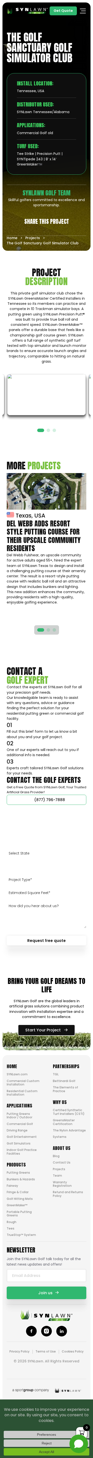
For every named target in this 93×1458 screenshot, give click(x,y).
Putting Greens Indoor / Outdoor (19, 1115)
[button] (40, 430)
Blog (56, 1156)
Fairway (12, 1186)
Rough (11, 1222)
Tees (10, 1228)
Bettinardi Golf (64, 1081)
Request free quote (46, 940)
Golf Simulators (19, 1143)
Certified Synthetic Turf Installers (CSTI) (69, 1112)
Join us (45, 1293)
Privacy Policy (19, 1351)
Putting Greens (18, 1172)
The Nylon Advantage (69, 1130)
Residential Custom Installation (22, 1093)
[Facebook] (31, 1331)
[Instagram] (46, 1331)
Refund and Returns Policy (68, 1194)
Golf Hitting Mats (20, 1199)
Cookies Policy (73, 1351)
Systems (59, 1137)
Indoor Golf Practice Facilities (22, 1151)
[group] (46, 539)
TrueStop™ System (21, 1235)
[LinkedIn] (61, 1331)
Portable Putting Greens (19, 1213)
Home (12, 237)
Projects (32, 237)
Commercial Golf (20, 1124)
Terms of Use (45, 1351)
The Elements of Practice (65, 1089)
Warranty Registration (62, 1184)
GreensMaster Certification (64, 1122)
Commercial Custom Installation (23, 1082)
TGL (56, 1074)
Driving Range (17, 1130)
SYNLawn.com (17, 1074)
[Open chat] (78, 1444)
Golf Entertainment (22, 1137)
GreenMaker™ (17, 1205)
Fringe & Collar (18, 1192)
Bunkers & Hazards (21, 1179)
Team (57, 1175)
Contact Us (61, 1162)
